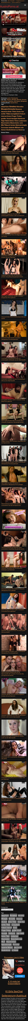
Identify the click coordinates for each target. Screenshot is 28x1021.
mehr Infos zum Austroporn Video (9, 95)
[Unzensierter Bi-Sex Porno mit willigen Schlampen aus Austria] (14, 225)
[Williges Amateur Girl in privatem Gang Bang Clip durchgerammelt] (14, 432)
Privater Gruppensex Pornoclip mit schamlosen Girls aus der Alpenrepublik (13, 861)
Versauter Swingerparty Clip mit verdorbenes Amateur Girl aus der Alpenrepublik (12, 152)
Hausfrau (10, 101)
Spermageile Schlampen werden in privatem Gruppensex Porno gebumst (12, 296)
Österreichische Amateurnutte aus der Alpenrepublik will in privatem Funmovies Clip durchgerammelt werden (12, 673)
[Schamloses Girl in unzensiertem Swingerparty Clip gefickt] (14, 747)
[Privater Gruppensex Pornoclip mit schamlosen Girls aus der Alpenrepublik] (14, 851)
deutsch (24, 99)
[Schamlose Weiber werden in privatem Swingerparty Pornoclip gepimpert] (14, 328)
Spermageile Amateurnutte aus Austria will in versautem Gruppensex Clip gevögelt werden (12, 421)
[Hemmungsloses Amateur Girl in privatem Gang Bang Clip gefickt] (14, 183)
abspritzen (5, 106)
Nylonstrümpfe (21, 125)
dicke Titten (11, 111)
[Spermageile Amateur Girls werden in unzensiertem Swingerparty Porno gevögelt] (14, 473)
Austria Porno (14, 102)
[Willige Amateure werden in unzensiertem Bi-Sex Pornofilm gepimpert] (14, 789)
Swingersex (24, 101)
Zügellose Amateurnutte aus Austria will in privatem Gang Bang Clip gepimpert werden (12, 275)
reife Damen (17, 101)
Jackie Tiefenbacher (12, 98)
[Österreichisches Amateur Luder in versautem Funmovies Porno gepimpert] (14, 600)
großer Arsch (6, 118)
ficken (9, 116)
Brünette (19, 99)
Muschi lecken (10, 125)
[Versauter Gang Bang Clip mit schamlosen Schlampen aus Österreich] (14, 558)
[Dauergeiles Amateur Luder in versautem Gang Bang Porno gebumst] (14, 390)
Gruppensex (4, 101)
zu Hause (19, 130)
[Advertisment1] (14, 47)
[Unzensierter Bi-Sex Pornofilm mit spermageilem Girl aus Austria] (14, 809)
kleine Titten (14, 121)
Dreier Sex (20, 111)
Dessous (18, 109)
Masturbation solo (16, 123)
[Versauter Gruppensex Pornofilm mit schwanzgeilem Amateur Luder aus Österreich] (14, 204)
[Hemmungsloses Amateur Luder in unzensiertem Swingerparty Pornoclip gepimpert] (14, 452)
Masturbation (5, 123)
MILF (3, 125)
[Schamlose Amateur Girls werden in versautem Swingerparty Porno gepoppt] (14, 579)
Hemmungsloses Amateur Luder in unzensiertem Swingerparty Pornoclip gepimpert (13, 462)
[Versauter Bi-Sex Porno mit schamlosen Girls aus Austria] (14, 307)
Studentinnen (11, 130)
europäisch (15, 114)
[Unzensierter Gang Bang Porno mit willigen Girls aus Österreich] (14, 768)
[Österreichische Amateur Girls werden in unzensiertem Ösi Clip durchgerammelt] (14, 494)
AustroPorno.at (9, 6)
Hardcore (21, 118)
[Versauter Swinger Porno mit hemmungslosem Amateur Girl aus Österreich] (14, 685)
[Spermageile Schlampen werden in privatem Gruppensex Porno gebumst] (14, 286)
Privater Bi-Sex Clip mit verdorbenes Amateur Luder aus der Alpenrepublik (12, 736)
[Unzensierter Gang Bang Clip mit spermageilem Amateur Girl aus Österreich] (14, 246)
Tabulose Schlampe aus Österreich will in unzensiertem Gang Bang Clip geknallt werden (12, 548)
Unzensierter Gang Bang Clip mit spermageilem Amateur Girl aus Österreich (13, 256)
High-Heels (5, 120)
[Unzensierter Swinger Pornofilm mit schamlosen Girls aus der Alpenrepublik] (14, 369)
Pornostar (4, 127)
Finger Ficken (17, 116)
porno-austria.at (16, 2)
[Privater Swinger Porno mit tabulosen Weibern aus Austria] (14, 892)
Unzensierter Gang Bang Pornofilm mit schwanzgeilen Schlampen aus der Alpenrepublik (13, 359)
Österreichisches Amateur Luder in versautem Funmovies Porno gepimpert (12, 610)
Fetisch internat (6, 927)
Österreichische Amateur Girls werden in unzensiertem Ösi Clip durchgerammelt (11, 504)
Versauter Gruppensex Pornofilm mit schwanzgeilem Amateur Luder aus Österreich (12, 214)
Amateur (9, 99)
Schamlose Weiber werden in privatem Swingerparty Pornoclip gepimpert (10, 338)
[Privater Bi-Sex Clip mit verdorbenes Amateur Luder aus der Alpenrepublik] (14, 726)
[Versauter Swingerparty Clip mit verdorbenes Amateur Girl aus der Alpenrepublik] (14, 142)
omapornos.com (20, 1)
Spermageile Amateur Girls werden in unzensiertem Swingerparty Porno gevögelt (12, 483)
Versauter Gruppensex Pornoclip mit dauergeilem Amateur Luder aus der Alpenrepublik (13, 716)
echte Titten (5, 114)
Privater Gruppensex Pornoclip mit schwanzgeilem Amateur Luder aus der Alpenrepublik (13, 882)
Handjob (14, 118)
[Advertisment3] (14, 519)
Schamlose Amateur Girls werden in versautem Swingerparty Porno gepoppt (13, 589)
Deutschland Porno (6, 2)
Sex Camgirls (11, 1)
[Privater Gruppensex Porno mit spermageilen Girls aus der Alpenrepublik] (14, 162)
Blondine (20, 106)
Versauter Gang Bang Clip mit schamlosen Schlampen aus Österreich (11, 569)
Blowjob (14, 99)
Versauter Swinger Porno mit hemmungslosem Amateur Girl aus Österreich (12, 695)
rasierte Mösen (14, 127)
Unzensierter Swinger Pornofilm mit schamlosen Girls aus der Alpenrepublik (13, 379)
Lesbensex (23, 121)
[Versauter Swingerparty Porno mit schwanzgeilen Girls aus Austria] (14, 621)
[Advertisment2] (14, 68)
